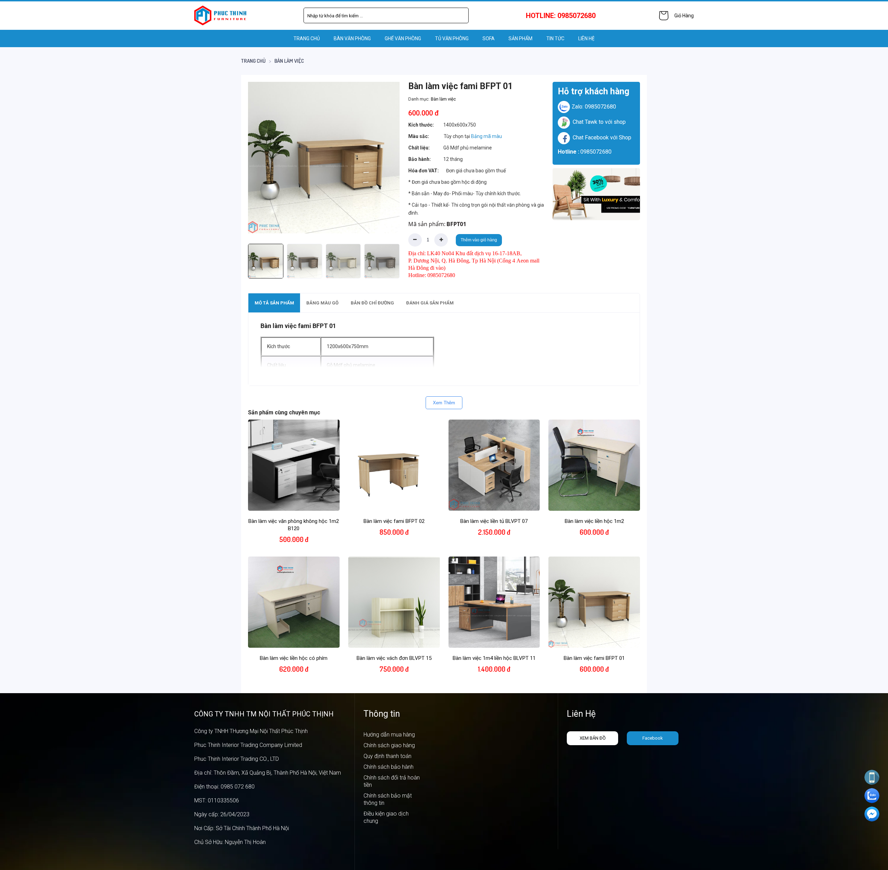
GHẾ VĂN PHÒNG (403, 38)
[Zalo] (871, 795)
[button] (388, 157)
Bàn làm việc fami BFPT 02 (394, 521)
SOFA (489, 38)
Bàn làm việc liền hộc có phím (293, 658)
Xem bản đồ (593, 738)
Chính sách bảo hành (388, 767)
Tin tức (555, 38)
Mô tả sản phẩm (274, 302)
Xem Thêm (444, 402)
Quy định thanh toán (387, 756)
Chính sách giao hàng (389, 745)
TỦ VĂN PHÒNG (452, 38)
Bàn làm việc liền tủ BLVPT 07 (494, 521)
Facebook (652, 738)
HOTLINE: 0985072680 (561, 15)
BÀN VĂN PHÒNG (352, 38)
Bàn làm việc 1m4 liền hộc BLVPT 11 (494, 658)
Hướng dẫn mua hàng (389, 734)
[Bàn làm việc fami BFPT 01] (324, 157)
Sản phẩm (520, 38)
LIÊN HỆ (586, 38)
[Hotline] (871, 777)
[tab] (274, 302)
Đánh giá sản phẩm (430, 302)
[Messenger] (871, 814)
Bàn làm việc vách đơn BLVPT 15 (394, 658)
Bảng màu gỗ (322, 302)
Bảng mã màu (486, 136)
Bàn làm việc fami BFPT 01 (594, 658)
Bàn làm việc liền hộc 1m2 (594, 521)
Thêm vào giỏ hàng (479, 240)
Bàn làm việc (289, 61)
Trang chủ (306, 38)
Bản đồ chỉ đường (372, 302)
